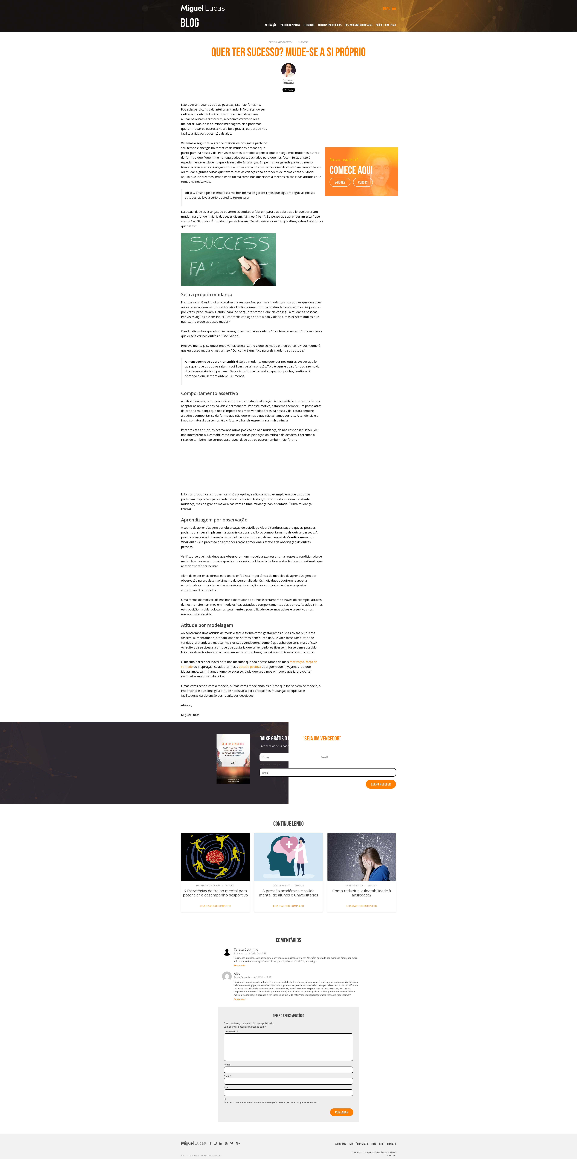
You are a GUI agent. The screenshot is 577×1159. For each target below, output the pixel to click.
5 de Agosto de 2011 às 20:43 (250, 953)
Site (226, 1087)
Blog (190, 22)
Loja (373, 1144)
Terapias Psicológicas (330, 25)
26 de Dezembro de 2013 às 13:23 (252, 977)
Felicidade (309, 25)
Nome (228, 1064)
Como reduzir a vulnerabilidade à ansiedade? (361, 893)
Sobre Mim (341, 1144)
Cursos (363, 182)
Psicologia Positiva (290, 25)
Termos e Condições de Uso (374, 1152)
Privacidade (356, 1152)
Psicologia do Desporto (208, 885)
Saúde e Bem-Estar (386, 25)
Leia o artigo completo (215, 906)
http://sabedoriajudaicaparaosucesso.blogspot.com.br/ (322, 994)
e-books (340, 182)
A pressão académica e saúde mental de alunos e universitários (288, 893)
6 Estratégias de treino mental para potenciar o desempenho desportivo (215, 893)
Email (227, 1076)
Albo (237, 973)
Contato (391, 1144)
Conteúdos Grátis (359, 1144)
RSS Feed (392, 1152)
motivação (297, 662)
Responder (240, 965)
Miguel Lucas (203, 8)
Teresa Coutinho (246, 949)
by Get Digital (391, 1155)
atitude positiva (250, 667)
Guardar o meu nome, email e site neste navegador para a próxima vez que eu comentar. (271, 1102)
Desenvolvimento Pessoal (359, 25)
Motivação (270, 25)
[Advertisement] (296, 123)
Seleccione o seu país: (270, 764)
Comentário (231, 1031)
